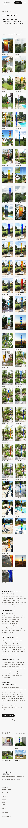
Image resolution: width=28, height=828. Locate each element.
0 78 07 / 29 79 (8, 719)
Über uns (4, 799)
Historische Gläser (6, 789)
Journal (3, 802)
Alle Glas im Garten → (19, 733)
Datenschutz (12, 825)
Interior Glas (5, 787)
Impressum (4, 825)
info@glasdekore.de (6, 816)
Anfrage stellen (8, 715)
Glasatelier (4, 800)
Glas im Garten (6, 11)
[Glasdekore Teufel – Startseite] (6, 2)
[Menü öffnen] (24, 2)
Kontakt (18, 2)
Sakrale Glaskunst (6, 791)
